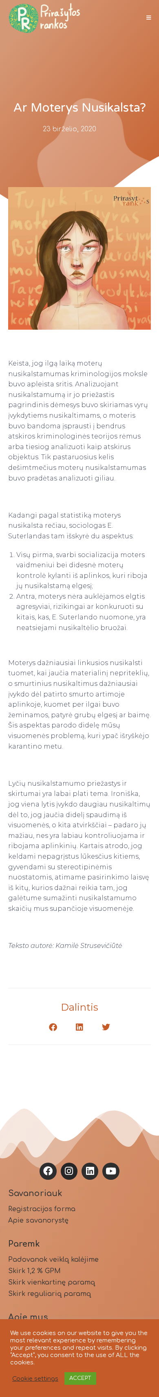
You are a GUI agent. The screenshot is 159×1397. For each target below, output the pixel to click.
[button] (53, 1027)
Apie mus (28, 1317)
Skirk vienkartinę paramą (51, 1282)
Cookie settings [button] (35, 1378)
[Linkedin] (90, 1171)
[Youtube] (110, 1171)
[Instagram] (69, 1171)
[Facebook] (48, 1171)
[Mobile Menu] (145, 18)
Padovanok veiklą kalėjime (53, 1259)
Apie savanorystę (38, 1220)
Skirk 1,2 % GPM (34, 1271)
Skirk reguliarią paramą (49, 1294)
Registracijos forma (41, 1209)
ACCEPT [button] (80, 1378)
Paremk (24, 1244)
